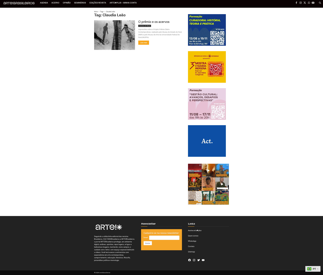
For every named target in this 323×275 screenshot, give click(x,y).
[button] (320, 3)
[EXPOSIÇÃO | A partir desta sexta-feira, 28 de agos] (208, 198)
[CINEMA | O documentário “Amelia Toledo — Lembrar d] (208, 170)
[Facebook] (296, 3)
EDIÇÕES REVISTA (97, 3)
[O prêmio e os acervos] (114, 35)
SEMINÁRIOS (80, 3)
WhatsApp (192, 241)
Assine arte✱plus (194, 230)
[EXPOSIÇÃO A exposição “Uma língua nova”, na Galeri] (222, 198)
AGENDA (44, 3)
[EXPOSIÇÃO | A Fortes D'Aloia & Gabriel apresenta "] (195, 198)
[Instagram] (300, 3)
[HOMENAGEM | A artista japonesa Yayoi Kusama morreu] (195, 184)
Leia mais (143, 43)
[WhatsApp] (309, 3)
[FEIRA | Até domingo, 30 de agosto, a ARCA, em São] (222, 170)
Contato (191, 246)
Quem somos (193, 236)
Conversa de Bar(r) (144, 26)
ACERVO (55, 3)
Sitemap (191, 251)
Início (96, 11)
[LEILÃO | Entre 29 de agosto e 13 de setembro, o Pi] (208, 184)
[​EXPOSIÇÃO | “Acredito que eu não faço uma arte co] (222, 184)
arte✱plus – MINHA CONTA (123, 3)
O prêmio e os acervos (153, 22)
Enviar (147, 243)
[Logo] (20, 4)
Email (146, 237)
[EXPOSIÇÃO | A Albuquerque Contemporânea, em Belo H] (195, 170)
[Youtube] (313, 3)
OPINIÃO (67, 3)
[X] (305, 3)
